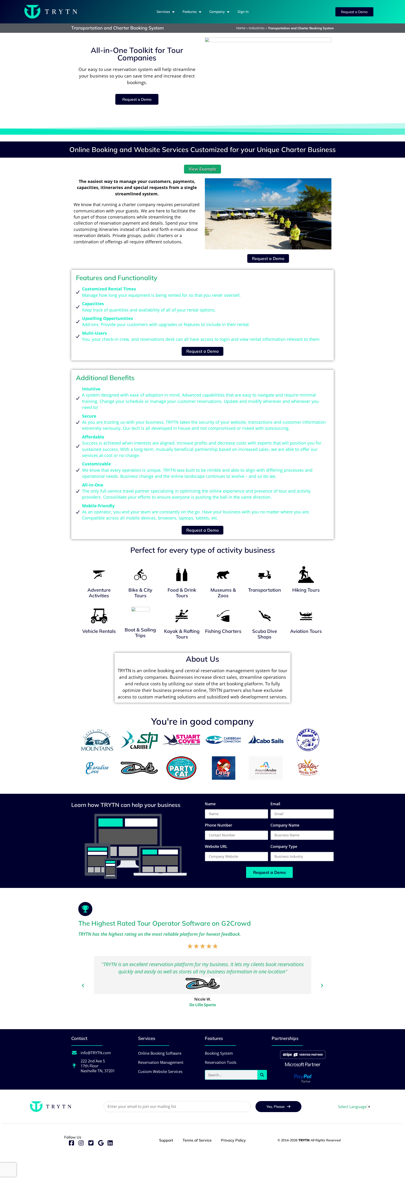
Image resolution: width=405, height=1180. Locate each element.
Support (166, 1140)
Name (210, 804)
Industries (257, 28)
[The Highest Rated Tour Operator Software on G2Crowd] (85, 909)
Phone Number (218, 825)
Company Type (283, 847)
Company (217, 11)
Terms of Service (197, 1140)
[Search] (262, 1075)
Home (240, 28)
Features (190, 11)
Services (163, 11)
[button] (83, 985)
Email (275, 804)
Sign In (243, 11)
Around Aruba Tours (202, 1012)
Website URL (216, 847)
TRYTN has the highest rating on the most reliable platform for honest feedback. (159, 934)
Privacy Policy (233, 1140)
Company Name (284, 825)
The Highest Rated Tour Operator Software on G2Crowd (164, 923)
